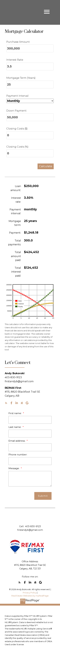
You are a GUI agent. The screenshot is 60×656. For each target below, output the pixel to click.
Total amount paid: (16, 256)
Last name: (15, 427)
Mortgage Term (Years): (21, 77)
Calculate (45, 166)
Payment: (15, 232)
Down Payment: (16, 110)
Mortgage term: (15, 223)
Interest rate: (16, 199)
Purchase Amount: (18, 41)
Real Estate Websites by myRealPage (30, 596)
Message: (14, 468)
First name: (15, 413)
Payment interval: (15, 211)
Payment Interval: (17, 95)
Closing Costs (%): (17, 146)
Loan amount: (15, 188)
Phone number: (17, 454)
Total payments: (14, 242)
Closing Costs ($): (17, 128)
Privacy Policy (29, 592)
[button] (6, 403)
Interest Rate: (15, 59)
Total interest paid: (16, 271)
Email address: (17, 440)
